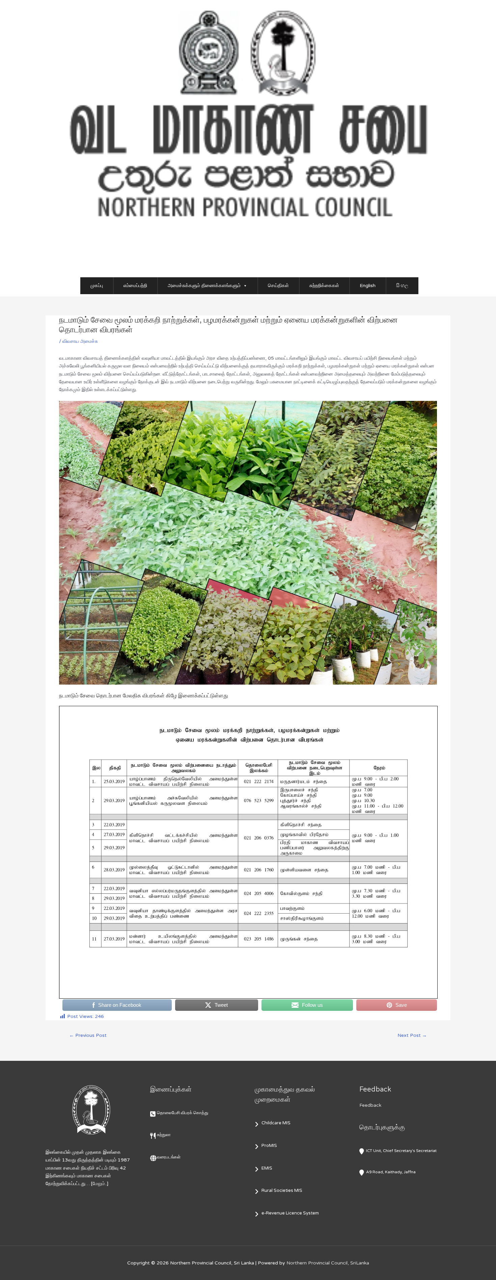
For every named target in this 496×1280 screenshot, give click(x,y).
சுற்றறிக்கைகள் (324, 285)
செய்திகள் (278, 285)
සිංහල (402, 285)
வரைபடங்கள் (169, 1157)
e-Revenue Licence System (290, 1213)
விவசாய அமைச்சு (80, 341)
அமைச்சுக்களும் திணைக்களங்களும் (204, 285)
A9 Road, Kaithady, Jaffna (391, 1172)
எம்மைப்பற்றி (135, 285)
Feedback (370, 1105)
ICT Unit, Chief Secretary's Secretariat (401, 1150)
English (368, 285)
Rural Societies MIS (281, 1190)
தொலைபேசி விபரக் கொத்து (182, 1113)
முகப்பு (96, 285)
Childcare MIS (276, 1123)
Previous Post (88, 1035)
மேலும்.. (99, 1183)
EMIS (266, 1168)
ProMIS (269, 1145)
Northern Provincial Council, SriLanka (327, 1263)
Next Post (412, 1035)
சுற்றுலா (164, 1134)
